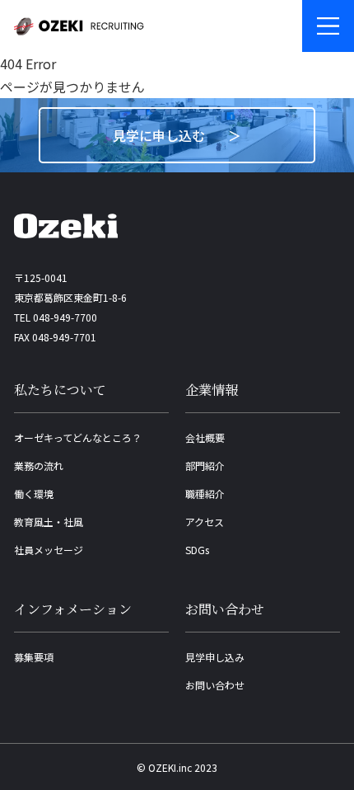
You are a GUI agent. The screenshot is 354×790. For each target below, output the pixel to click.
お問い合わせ (215, 685)
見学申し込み (215, 657)
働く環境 (34, 494)
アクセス (204, 522)
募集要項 (34, 657)
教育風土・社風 (48, 522)
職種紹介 (205, 494)
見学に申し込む (159, 135)
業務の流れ (38, 465)
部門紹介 (205, 465)
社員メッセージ (48, 550)
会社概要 (205, 437)
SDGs (197, 550)
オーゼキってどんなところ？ (78, 437)
